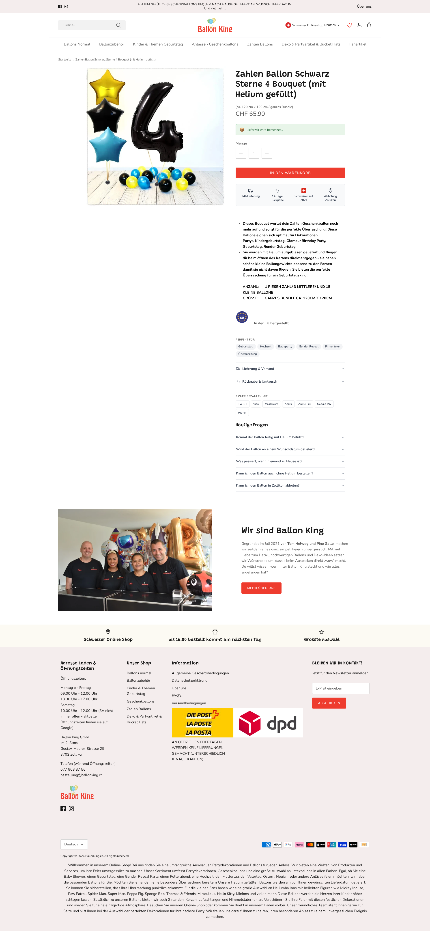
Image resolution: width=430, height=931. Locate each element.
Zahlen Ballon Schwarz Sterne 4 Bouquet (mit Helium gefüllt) (115, 60)
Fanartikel (357, 44)
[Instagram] (66, 6)
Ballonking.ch (94, 856)
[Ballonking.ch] (215, 25)
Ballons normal (77, 44)
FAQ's (177, 695)
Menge (241, 143)
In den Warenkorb (290, 172)
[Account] (358, 25)
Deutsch (330, 25)
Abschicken (329, 703)
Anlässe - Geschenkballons (215, 44)
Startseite (64, 60)
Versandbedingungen (189, 703)
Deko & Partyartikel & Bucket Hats (311, 44)
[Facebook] (60, 6)
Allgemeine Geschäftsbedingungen (200, 673)
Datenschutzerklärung (189, 680)
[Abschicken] (118, 25)
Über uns (364, 6)
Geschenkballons (141, 701)
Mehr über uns (261, 588)
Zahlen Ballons (260, 44)
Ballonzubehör (111, 44)
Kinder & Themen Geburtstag (158, 44)
